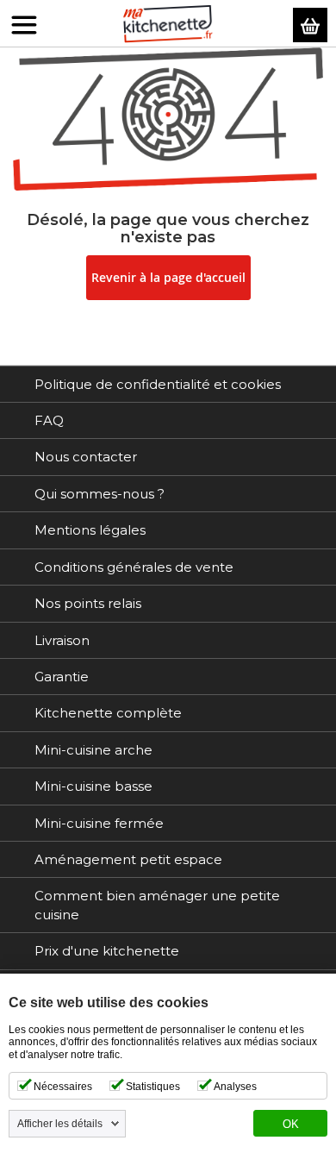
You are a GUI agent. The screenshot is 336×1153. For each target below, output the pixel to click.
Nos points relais (87, 603)
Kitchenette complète (108, 713)
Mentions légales (90, 530)
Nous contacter (85, 456)
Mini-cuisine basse (93, 786)
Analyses (235, 1087)
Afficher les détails (60, 1124)
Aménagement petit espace (128, 859)
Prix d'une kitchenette (106, 951)
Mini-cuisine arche (93, 750)
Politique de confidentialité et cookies (157, 384)
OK (291, 1125)
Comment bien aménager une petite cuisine (157, 904)
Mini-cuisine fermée (99, 823)
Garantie (61, 676)
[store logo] (168, 24)
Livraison (62, 640)
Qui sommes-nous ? (99, 494)
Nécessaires (63, 1087)
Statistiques (153, 1087)
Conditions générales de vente (133, 567)
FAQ (49, 420)
